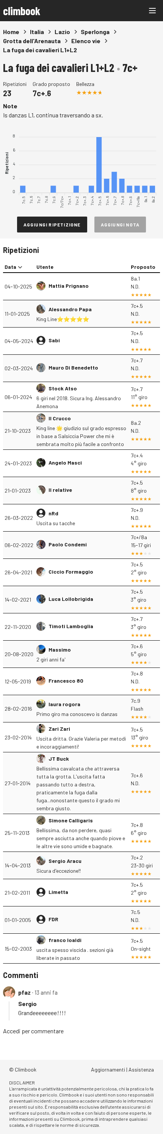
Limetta (58, 892)
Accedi (11, 1030)
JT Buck (59, 758)
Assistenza (141, 1069)
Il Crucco (60, 418)
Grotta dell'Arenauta (32, 40)
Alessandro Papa (70, 309)
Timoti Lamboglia (71, 626)
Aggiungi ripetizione (52, 224)
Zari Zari (59, 728)
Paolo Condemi (68, 544)
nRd (53, 513)
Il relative (60, 490)
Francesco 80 (66, 680)
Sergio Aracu (65, 861)
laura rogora (64, 704)
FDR (53, 919)
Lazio (62, 31)
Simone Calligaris (71, 820)
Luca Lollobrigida (71, 599)
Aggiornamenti (108, 1069)
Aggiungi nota (120, 224)
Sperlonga (95, 31)
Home (11, 31)
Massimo (60, 649)
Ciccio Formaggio (71, 571)
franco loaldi (65, 940)
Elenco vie (85, 40)
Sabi (54, 340)
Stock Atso (63, 388)
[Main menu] (152, 10)
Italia (37, 31)
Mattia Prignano (69, 285)
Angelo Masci (65, 462)
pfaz (24, 992)
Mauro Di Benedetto (73, 367)
